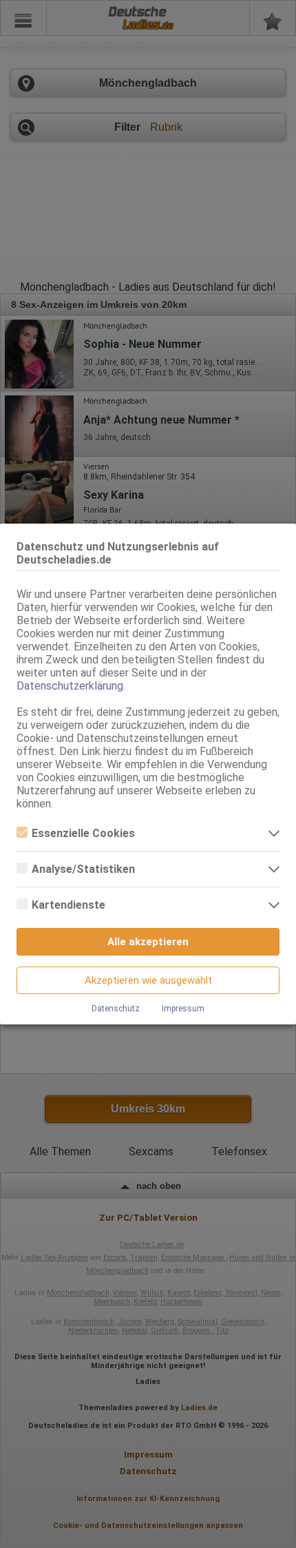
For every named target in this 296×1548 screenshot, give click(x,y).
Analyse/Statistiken (83, 869)
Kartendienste (68, 904)
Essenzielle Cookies (83, 833)
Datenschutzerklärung (70, 685)
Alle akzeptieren (148, 942)
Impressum (183, 1008)
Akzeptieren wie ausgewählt (148, 980)
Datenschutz (116, 1008)
